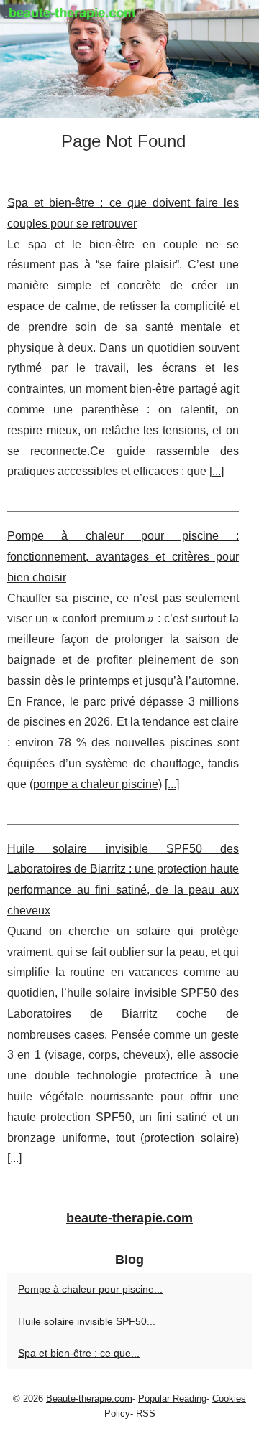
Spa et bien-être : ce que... (79, 1353)
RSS (145, 1413)
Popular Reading (172, 1398)
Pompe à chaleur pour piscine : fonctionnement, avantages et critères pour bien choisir (123, 557)
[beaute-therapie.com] (129, 59)
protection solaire (189, 1138)
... (216, 471)
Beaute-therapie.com (89, 1398)
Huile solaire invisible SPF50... (86, 1321)
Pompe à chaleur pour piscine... (90, 1289)
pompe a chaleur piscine (95, 784)
